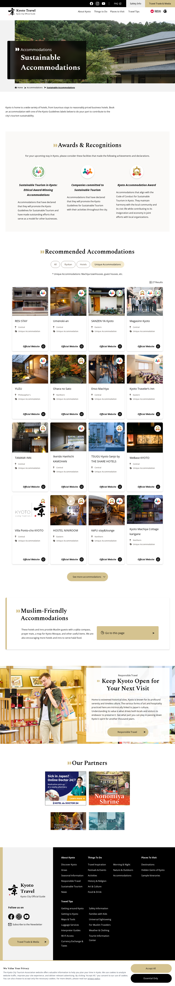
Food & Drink (94, 891)
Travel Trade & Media (160, 3)
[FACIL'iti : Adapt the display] (156, 11)
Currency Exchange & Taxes (72, 943)
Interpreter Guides (71, 930)
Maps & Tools (68, 919)
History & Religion (97, 881)
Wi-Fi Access (67, 935)
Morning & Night (121, 864)
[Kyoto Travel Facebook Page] (91, 3)
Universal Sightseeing (100, 919)
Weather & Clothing (99, 930)
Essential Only (151, 978)
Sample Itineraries (150, 875)
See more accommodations (87, 576)
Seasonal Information (72, 875)
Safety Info (135, 3)
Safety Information (98, 908)
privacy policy (94, 978)
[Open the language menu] (165, 11)
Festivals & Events (97, 870)
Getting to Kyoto (69, 913)
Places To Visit (149, 857)
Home (20, 87)
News (64, 891)
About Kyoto (84, 11)
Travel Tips (133, 11)
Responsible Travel (71, 881)
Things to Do (100, 11)
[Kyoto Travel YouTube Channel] (103, 3)
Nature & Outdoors (123, 870)
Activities (92, 875)
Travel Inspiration (97, 864)
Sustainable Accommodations (61, 87)
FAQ (116, 3)
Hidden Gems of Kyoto (153, 870)
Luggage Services (70, 924)
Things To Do (95, 857)
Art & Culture (94, 886)
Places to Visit (117, 11)
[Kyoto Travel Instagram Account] (97, 3)
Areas (64, 870)
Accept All (151, 968)
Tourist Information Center (99, 938)
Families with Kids (98, 913)
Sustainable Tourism (71, 886)
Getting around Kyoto (72, 908)
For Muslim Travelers (100, 924)
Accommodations (35, 87)
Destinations (147, 864)
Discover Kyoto (69, 864)
